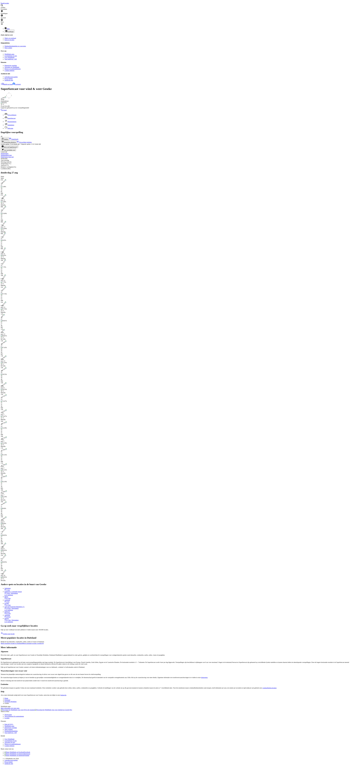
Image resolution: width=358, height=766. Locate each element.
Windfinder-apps (9, 54)
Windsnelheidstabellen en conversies (15, 46)
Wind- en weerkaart (10, 38)
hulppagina (204, 677)
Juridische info (8, 80)
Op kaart (4, 110)
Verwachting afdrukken (10, 142)
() (6, 155)
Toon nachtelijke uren (9, 150)
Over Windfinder (9, 57)
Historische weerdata (10, 65)
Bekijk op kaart (8, 84)
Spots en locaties (9, 40)
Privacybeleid (8, 78)
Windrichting (4, 153)
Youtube (26, 755)
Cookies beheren (9, 70)
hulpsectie (63, 695)
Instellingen (10, 31)
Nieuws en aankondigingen (12, 69)
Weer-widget (8, 48)
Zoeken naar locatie (9, 634)
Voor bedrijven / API (10, 59)
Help (8, 29)
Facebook (18, 84)
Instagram (27, 754)
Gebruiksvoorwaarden (11, 77)
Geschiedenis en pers (10, 56)
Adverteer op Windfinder (11, 67)
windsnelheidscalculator (269, 688)
